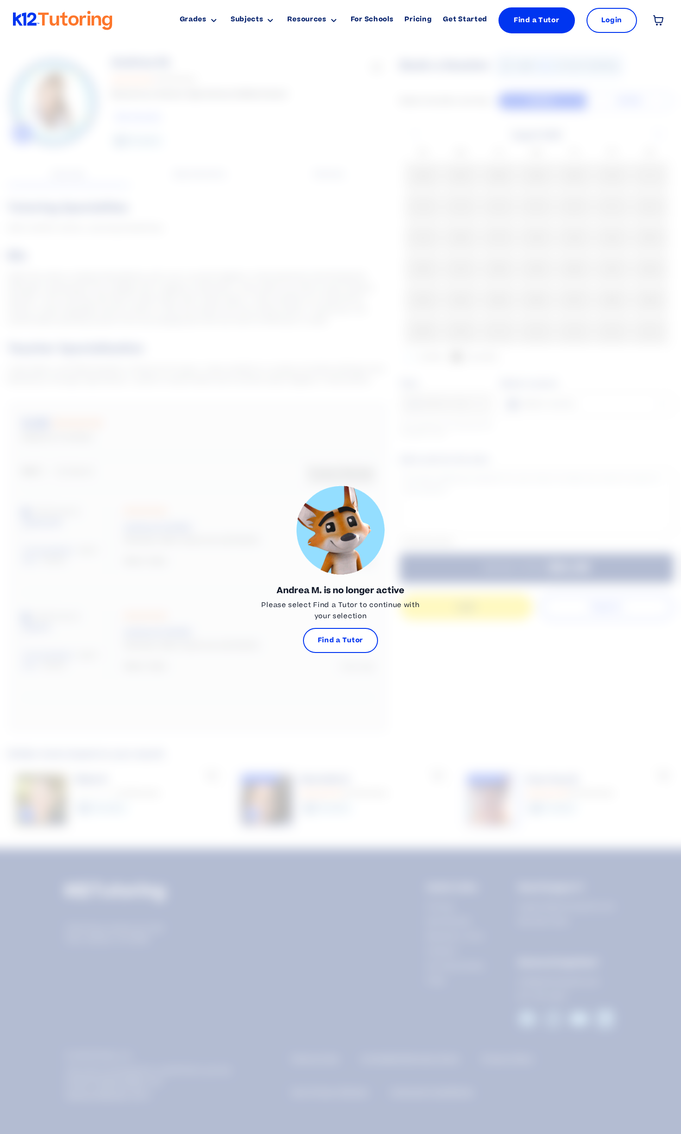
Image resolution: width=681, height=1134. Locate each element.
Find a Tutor (536, 20)
